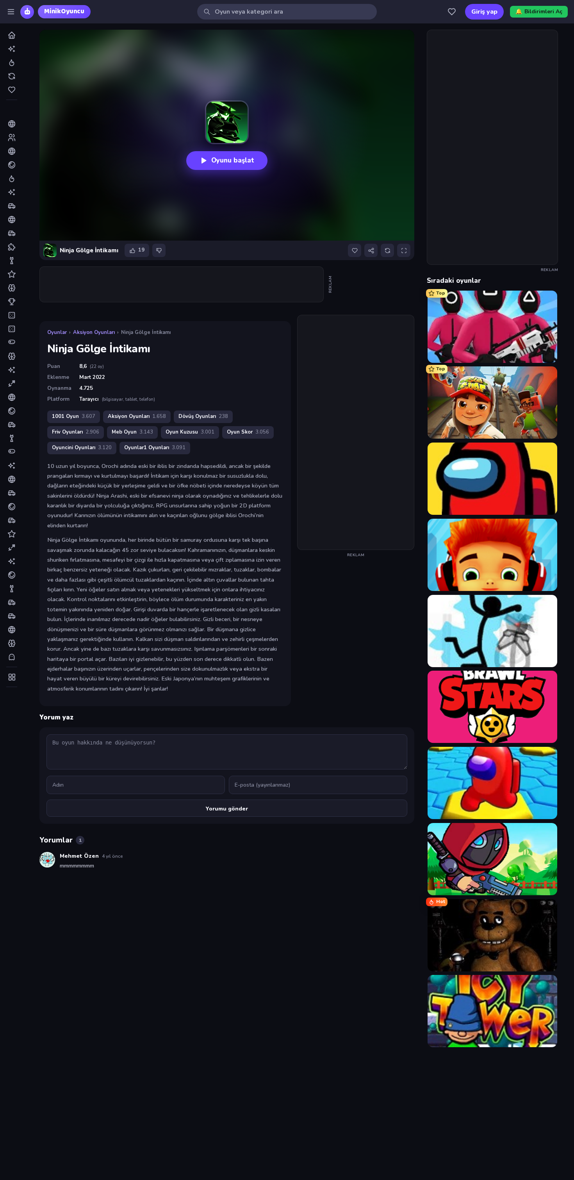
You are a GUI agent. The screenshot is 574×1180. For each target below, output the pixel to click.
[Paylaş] (371, 250)
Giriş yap (484, 11)
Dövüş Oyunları (203, 416)
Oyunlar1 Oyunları (154, 447)
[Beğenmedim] (159, 250)
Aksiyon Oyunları (94, 332)
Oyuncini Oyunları (82, 447)
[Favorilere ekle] (354, 250)
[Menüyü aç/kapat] (11, 12)
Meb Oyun (132, 432)
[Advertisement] (182, 284)
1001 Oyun (73, 416)
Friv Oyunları (75, 432)
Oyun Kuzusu (190, 432)
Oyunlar (57, 332)
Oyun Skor (248, 432)
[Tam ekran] (403, 250)
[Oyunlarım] (452, 12)
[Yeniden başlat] (387, 250)
